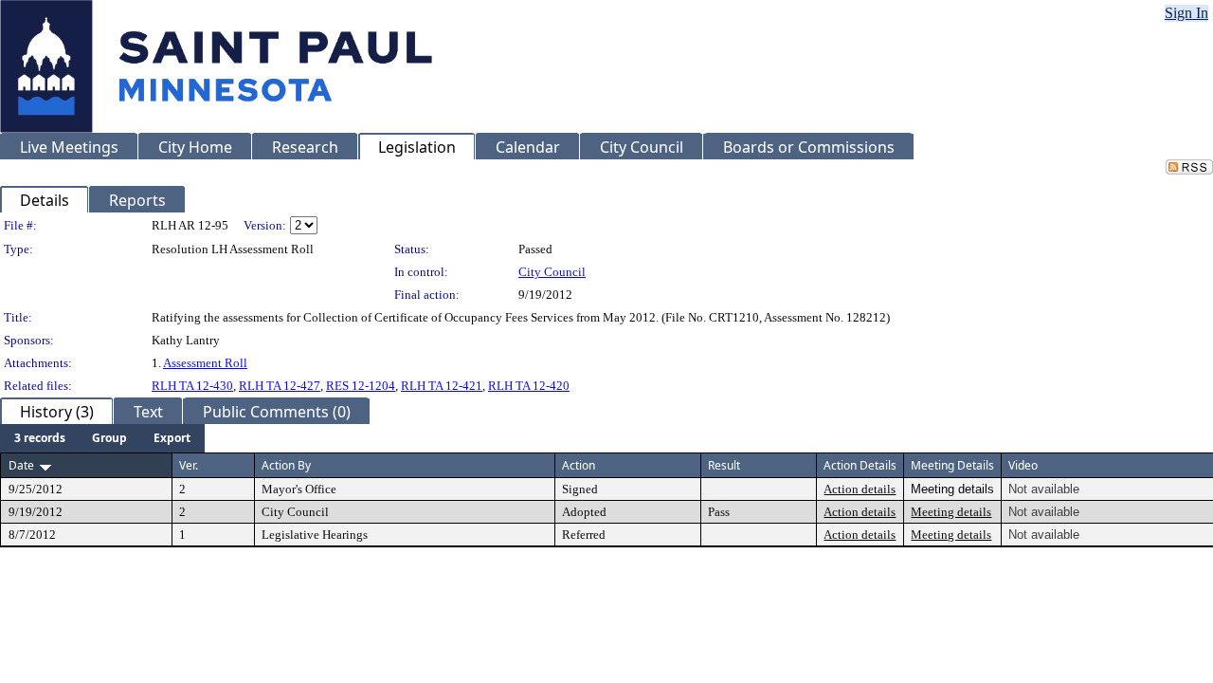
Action (578, 465)
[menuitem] (40, 438)
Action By (286, 465)
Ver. (188, 465)
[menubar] (102, 438)
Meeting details (951, 512)
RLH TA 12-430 (192, 385)
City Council (552, 272)
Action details (860, 489)
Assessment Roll (205, 363)
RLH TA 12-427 (279, 385)
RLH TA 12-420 (529, 385)
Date (21, 465)
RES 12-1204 (360, 385)
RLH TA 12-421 (441, 385)
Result (724, 465)
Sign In (1186, 13)
